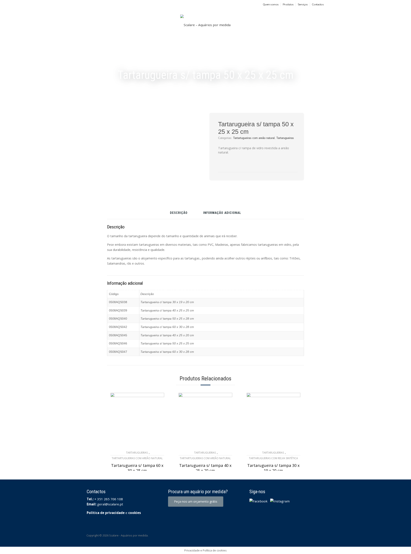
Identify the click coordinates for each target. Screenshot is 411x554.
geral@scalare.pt (110, 504)
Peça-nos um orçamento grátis (195, 501)
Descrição (179, 213)
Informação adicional (222, 213)
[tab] (179, 214)
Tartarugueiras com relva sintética (273, 458)
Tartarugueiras (285, 138)
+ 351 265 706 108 (108, 499)
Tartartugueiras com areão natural (254, 138)
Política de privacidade (106, 513)
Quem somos (271, 4)
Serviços (303, 4)
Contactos (318, 4)
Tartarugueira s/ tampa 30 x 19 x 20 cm (273, 468)
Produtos (288, 4)
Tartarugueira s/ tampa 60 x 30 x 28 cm (137, 468)
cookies (134, 513)
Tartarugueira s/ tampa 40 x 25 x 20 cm (205, 468)
